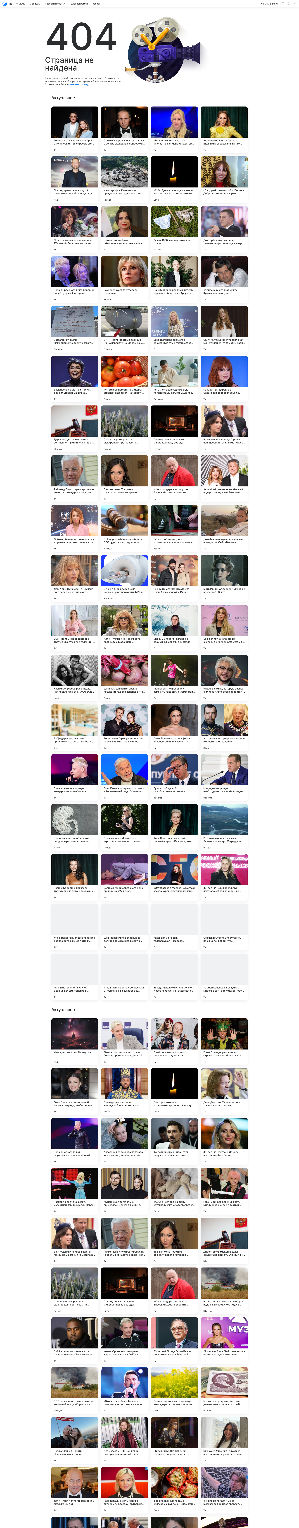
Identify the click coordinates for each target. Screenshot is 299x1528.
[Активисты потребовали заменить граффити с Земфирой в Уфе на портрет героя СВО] (174, 678)
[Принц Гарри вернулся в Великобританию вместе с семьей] (224, 1076)
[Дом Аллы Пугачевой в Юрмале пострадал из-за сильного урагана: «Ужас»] (74, 578)
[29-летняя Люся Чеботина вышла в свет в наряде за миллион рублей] (224, 1440)
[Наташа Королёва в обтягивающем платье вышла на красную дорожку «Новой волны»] (124, 229)
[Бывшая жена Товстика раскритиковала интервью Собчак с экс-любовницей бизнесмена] (124, 478)
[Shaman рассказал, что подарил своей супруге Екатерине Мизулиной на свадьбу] (74, 279)
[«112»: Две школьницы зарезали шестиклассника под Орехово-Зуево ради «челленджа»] (174, 179)
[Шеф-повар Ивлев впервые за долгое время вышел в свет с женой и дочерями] (124, 927)
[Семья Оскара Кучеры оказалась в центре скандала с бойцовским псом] (124, 130)
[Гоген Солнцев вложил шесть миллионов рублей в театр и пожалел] (224, 1290)
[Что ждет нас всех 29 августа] (74, 1141)
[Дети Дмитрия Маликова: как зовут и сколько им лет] (224, 1191)
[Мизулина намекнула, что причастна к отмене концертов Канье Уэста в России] (174, 130)
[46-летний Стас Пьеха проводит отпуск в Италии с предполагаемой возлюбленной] (124, 1076)
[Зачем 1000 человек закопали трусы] (174, 229)
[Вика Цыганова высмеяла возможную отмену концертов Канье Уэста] (174, 329)
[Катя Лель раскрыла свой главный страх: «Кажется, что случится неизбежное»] (174, 827)
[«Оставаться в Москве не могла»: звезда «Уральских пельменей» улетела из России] (174, 877)
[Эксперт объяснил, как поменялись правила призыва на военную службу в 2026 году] (174, 528)
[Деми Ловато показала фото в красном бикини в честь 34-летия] (174, 727)
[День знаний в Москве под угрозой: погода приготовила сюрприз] (124, 827)
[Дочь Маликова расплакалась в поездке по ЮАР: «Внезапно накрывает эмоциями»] (224, 528)
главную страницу (78, 84)
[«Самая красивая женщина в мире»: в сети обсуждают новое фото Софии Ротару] (224, 977)
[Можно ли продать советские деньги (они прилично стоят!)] (224, 1490)
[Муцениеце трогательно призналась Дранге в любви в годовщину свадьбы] (124, 1290)
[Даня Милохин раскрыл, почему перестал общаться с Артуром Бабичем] (174, 279)
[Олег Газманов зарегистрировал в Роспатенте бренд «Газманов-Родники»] (124, 777)
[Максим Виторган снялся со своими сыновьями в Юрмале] (174, 628)
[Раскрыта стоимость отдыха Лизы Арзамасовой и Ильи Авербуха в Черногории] (174, 578)
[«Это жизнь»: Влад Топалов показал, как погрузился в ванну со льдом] (124, 1490)
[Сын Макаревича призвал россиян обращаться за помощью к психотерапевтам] (174, 1141)
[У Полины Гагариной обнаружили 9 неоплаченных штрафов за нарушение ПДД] (124, 977)
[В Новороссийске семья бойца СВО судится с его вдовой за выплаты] (124, 528)
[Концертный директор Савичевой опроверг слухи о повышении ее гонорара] (224, 379)
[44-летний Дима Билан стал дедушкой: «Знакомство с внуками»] (174, 1241)
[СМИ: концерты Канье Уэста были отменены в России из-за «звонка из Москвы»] (74, 1440)
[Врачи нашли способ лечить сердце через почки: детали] (74, 827)
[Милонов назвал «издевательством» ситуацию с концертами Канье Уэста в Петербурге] (224, 1026)
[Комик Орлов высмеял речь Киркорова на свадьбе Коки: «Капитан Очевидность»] (124, 1440)
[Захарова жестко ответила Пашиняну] (124, 279)
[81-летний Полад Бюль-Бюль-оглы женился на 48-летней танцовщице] (174, 1440)
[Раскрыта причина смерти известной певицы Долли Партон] (74, 1290)
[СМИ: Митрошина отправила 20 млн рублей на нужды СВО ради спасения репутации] (224, 329)
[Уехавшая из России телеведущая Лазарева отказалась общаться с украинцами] (174, 927)
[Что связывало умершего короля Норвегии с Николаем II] (224, 727)
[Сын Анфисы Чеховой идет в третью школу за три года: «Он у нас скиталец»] (74, 628)
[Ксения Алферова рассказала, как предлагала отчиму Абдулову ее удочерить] (74, 678)
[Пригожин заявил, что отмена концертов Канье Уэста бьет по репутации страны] (174, 1076)
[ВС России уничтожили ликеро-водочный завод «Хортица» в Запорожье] (224, 1390)
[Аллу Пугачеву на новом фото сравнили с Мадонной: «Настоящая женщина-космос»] (124, 628)
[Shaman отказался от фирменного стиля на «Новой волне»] (74, 1241)
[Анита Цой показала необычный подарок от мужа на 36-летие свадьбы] (224, 478)
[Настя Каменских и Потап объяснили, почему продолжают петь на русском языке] (174, 1026)
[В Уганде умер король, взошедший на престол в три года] (124, 1191)
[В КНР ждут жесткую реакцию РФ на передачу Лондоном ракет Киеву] (124, 329)
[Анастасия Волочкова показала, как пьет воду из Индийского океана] (124, 1241)
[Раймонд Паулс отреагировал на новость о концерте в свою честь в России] (74, 478)
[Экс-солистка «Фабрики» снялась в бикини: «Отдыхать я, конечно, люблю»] (224, 628)
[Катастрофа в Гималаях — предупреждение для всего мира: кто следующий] (124, 179)
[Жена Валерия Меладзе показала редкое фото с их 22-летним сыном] (74, 927)
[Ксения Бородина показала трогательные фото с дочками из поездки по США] (74, 877)
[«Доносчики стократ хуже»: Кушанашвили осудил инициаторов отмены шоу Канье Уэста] (224, 279)
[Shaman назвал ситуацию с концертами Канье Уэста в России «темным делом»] (74, 777)
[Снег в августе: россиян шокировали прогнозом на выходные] (124, 428)
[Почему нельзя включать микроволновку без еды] (174, 428)
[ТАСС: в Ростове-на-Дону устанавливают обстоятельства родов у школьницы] (174, 1290)
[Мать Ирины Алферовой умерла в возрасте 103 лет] (224, 578)
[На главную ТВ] (9, 3)
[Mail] (4, 3)
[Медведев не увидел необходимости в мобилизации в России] (224, 777)
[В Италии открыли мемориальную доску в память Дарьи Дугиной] (74, 329)
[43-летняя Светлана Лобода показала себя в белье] (224, 1241)
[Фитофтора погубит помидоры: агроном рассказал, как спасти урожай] (124, 379)
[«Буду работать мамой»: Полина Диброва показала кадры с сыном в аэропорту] (224, 179)
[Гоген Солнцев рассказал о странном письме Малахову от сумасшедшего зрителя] (224, 1141)
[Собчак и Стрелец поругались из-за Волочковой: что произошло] (224, 927)
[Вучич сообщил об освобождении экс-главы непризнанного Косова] (174, 777)
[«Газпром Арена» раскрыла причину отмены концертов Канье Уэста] (74, 1076)
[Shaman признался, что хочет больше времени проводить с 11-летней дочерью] (124, 1141)
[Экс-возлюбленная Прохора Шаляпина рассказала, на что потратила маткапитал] (224, 130)
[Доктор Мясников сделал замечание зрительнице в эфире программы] (224, 229)
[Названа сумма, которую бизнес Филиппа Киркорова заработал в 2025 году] (224, 678)
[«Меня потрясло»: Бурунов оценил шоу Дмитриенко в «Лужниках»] (74, 977)
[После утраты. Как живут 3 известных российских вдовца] (74, 179)
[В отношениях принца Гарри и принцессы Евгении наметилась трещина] (224, 428)
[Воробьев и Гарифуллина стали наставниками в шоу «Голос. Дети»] (124, 727)
